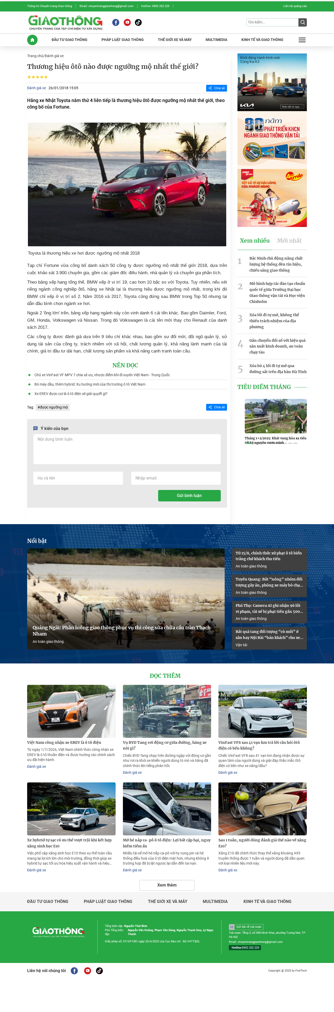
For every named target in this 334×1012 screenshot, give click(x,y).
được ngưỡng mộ (54, 407)
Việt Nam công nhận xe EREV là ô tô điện (64, 742)
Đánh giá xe (54, 56)
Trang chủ (35, 56)
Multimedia (215, 901)
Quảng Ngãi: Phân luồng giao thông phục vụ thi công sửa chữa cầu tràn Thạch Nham (122, 631)
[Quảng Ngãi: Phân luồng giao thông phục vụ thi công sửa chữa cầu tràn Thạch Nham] (126, 599)
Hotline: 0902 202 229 (155, 6)
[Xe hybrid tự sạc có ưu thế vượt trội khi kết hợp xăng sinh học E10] (71, 808)
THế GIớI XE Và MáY (175, 40)
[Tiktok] (138, 22)
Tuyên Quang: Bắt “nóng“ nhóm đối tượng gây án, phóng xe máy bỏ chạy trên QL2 (269, 582)
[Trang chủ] (32, 40)
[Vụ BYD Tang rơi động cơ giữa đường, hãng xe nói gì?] (167, 711)
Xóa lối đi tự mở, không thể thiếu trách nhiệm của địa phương (274, 321)
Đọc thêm (165, 676)
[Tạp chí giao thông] (65, 22)
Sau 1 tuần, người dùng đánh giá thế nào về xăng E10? (262, 843)
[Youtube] (127, 22)
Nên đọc (125, 365)
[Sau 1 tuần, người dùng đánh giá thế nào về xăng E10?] (262, 808)
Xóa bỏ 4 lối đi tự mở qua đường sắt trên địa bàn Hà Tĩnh (278, 368)
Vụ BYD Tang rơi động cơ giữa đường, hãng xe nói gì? (165, 745)
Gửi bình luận (189, 495)
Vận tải (241, 645)
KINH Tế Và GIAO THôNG (262, 40)
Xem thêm (167, 885)
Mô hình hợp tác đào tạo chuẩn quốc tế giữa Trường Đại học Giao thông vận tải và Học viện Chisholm (277, 292)
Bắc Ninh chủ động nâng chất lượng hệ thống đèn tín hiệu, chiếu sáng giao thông (276, 264)
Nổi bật (37, 541)
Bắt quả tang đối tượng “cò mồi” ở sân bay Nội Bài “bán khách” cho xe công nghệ (268, 635)
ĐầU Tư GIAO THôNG (69, 40)
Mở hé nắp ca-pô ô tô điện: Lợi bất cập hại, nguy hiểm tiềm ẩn (167, 843)
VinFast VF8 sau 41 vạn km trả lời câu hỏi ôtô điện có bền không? (259, 745)
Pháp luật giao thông (108, 901)
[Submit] (303, 22)
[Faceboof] (74, 970)
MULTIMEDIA (216, 40)
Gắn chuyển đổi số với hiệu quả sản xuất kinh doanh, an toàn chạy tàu (277, 346)
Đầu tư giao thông (47, 901)
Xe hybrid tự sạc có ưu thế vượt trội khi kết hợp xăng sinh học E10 (69, 843)
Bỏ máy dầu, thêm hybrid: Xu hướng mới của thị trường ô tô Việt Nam (89, 384)
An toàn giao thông (48, 641)
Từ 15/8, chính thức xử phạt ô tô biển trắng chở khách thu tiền (269, 556)
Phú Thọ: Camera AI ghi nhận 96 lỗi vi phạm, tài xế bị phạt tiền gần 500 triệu (268, 609)
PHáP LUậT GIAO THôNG (123, 40)
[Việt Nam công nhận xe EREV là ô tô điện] (71, 711)
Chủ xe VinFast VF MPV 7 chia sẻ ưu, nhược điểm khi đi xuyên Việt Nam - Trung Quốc (102, 375)
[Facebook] (116, 22)
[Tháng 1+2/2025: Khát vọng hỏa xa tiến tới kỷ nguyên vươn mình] (276, 416)
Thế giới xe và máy (167, 901)
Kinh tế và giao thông (267, 901)
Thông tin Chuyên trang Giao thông (49, 6)
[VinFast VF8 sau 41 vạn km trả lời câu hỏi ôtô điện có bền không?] (262, 711)
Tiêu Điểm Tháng (264, 387)
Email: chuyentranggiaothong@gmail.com (107, 6)
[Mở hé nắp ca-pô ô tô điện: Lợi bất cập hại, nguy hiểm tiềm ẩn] (167, 808)
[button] (249, 443)
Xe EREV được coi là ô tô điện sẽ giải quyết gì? (71, 394)
